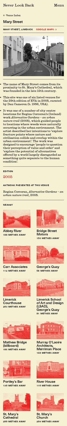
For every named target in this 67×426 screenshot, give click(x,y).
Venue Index (13, 15)
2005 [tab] (7, 177)
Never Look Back (18, 5)
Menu (59, 5)
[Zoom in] (33, 56)
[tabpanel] (33, 192)
